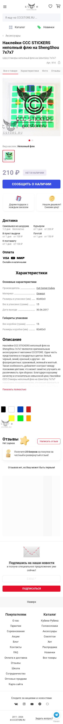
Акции (15, 636)
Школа (16, 668)
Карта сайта (16, 684)
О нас (15, 620)
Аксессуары (13, 35)
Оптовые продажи (16, 678)
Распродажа (50, 647)
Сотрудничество (16, 673)
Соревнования (16, 631)
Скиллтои (50, 636)
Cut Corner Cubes (45, 288)
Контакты (16, 647)
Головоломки (49, 625)
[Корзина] (58, 6)
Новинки (48, 27)
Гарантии (15, 625)
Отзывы (16, 662)
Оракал (40, 293)
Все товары (50, 657)
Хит (50, 641)
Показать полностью (14, 389)
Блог (15, 641)
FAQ (15, 652)
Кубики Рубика (49, 620)
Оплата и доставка (16, 657)
